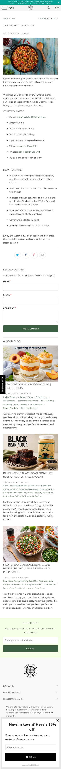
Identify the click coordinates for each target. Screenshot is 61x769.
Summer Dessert (29, 408)
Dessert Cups (26, 397)
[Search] (50, 7)
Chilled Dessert (10, 397)
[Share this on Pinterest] (34, 255)
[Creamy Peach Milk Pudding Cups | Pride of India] (30, 363)
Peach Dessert (36, 404)
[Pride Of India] (30, 8)
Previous (44, 19)
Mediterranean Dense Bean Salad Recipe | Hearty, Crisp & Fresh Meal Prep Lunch (27, 568)
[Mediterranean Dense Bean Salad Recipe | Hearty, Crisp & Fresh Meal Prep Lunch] (30, 544)
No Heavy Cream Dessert (15, 404)
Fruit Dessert (9, 401)
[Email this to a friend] (42, 255)
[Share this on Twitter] (17, 255)
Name (7, 281)
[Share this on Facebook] (26, 255)
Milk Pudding (47, 401)
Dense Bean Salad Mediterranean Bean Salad (24, 588)
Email (7, 294)
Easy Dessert (42, 397)
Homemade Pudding (28, 401)
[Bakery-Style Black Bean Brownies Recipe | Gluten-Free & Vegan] (30, 452)
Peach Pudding (10, 408)
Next (53, 19)
